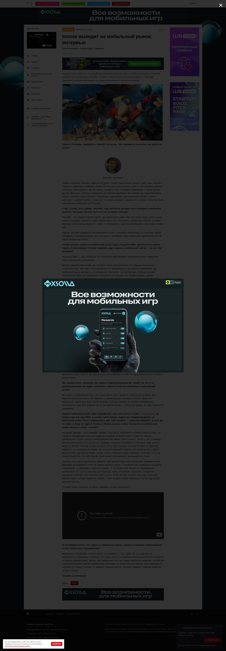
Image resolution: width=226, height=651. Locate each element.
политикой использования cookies (17, 646)
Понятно (57, 644)
